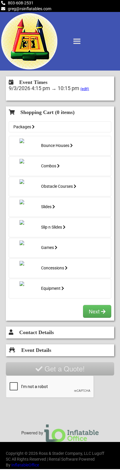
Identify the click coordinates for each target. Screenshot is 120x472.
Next (95, 311)
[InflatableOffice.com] (71, 433)
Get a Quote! (64, 368)
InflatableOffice (25, 465)
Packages (22, 126)
